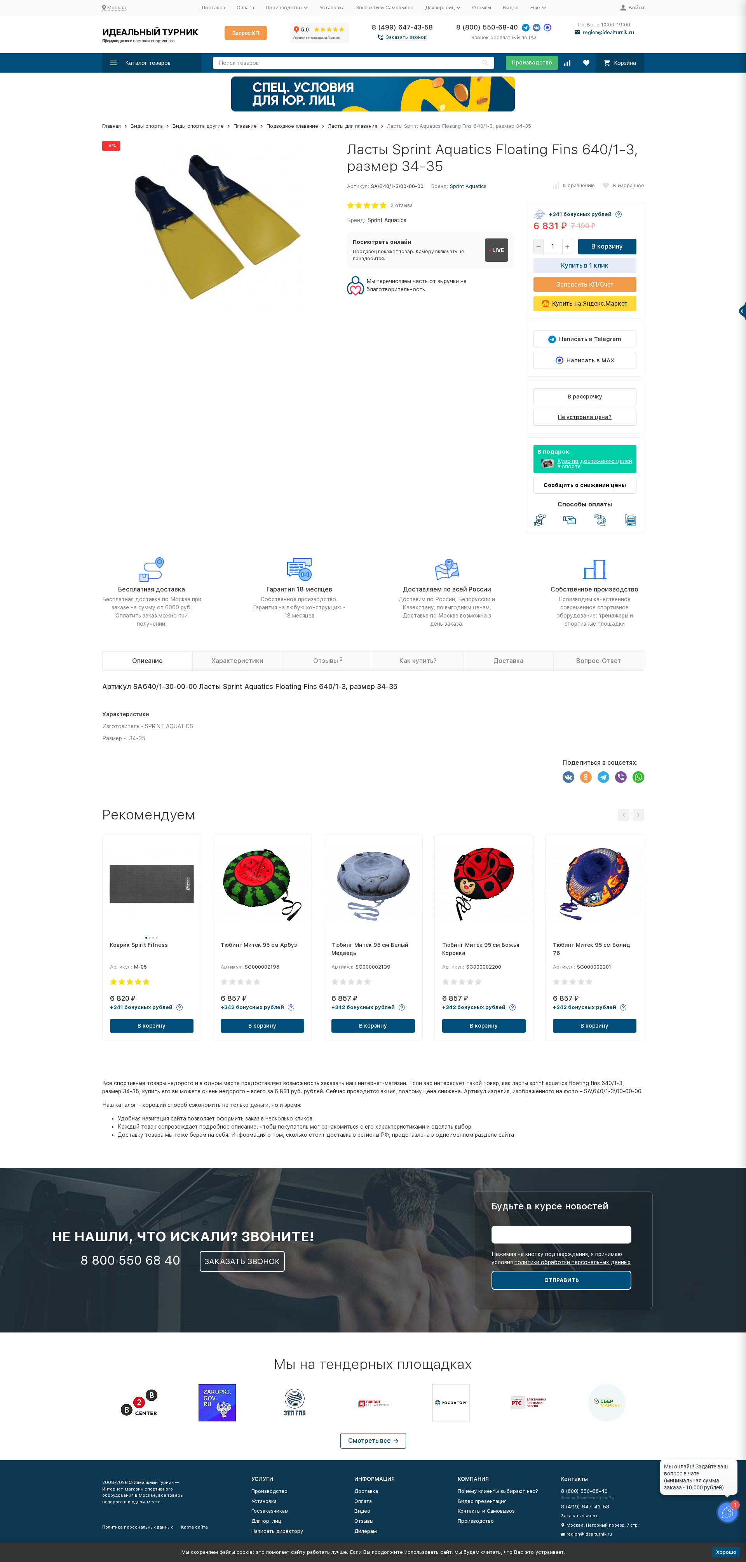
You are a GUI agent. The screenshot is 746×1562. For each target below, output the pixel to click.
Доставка (213, 7)
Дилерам (365, 1531)
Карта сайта (194, 1527)
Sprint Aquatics (468, 186)
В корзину (607, 246)
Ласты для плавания (352, 126)
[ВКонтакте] (568, 777)
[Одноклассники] (586, 777)
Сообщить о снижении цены (585, 485)
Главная (111, 126)
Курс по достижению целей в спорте (595, 464)
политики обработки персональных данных (572, 1262)
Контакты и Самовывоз (384, 7)
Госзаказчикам (270, 1511)
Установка (332, 7)
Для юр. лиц (266, 1521)
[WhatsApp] (638, 777)
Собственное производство (594, 589)
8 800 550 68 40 (130, 1260)
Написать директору (277, 1531)
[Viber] (621, 777)
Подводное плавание (292, 126)
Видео (511, 7)
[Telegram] (603, 777)
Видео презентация (482, 1501)
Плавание (245, 126)
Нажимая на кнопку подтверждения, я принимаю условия (561, 1258)
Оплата (245, 7)
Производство (532, 62)
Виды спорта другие (198, 126)
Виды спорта (147, 126)
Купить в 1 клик (584, 265)
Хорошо (726, 1552)
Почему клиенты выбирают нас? (498, 1491)
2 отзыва (401, 205)
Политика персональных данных (137, 1527)
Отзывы (481, 7)
